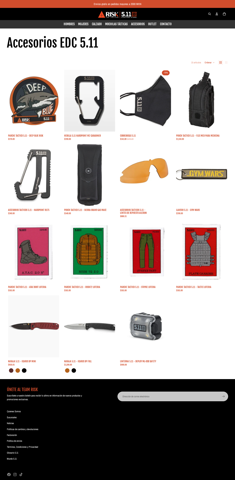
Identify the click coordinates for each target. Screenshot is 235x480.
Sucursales (12, 417)
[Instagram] (15, 474)
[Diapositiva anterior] (69, 101)
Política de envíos (14, 440)
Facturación (12, 435)
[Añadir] (54, 127)
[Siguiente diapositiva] (110, 101)
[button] (210, 62)
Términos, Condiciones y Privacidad (22, 446)
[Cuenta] (217, 14)
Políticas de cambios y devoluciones (22, 429)
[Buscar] (209, 14)
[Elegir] (109, 127)
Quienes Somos (14, 411)
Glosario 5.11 (12, 452)
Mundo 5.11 (12, 458)
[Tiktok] (21, 474)
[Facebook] (9, 474)
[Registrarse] (223, 396)
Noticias (10, 423)
